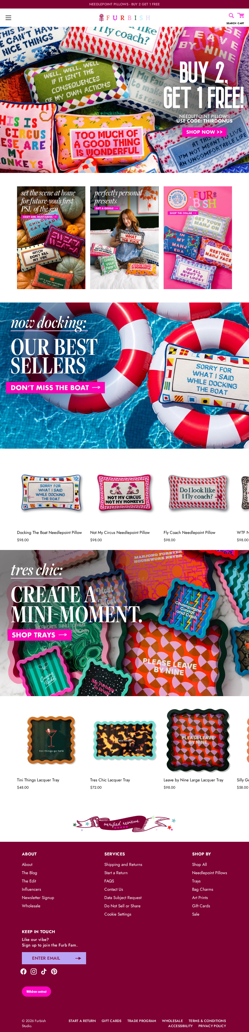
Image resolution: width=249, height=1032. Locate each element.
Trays (196, 881)
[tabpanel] (124, 100)
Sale (195, 914)
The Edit (29, 881)
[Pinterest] (54, 971)
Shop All (199, 864)
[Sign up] (78, 958)
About (27, 864)
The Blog (29, 873)
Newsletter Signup (38, 897)
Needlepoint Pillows (209, 873)
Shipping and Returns (123, 864)
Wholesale (31, 906)
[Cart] (241, 15)
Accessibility (180, 1025)
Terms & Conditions (207, 1020)
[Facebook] (23, 971)
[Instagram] (34, 971)
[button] (30, 497)
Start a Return (116, 873)
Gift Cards (201, 906)
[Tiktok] (44, 971)
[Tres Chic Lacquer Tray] (124, 740)
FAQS (109, 881)
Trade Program (141, 1020)
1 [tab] (124, 298)
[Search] (231, 15)
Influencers (31, 889)
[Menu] (8, 17)
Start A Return (82, 1020)
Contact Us (113, 889)
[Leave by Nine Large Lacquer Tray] (198, 740)
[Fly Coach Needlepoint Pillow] (198, 492)
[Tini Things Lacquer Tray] (51, 740)
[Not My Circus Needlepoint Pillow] (124, 492)
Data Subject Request (123, 897)
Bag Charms (202, 889)
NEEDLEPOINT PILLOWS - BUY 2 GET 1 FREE (124, 4)
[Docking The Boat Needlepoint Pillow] (51, 492)
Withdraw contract (36, 992)
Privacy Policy (212, 1025)
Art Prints (200, 897)
